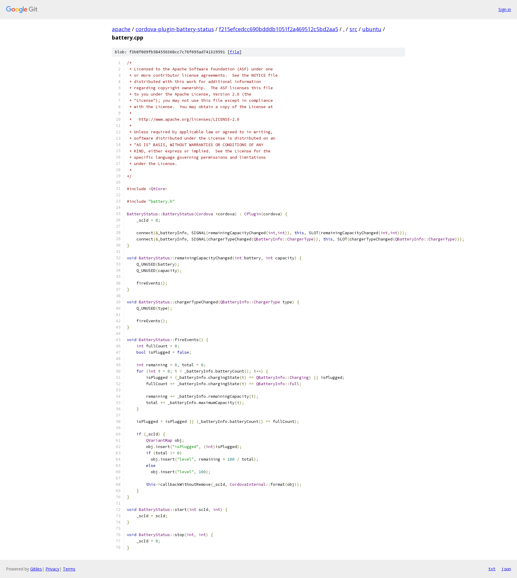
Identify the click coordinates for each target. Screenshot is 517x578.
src (353, 29)
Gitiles (36, 569)
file (234, 52)
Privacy (52, 569)
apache (121, 29)
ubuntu (371, 29)
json (506, 568)
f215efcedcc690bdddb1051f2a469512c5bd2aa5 (278, 29)
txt (491, 568)
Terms (69, 569)
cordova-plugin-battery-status (175, 29)
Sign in (504, 9)
